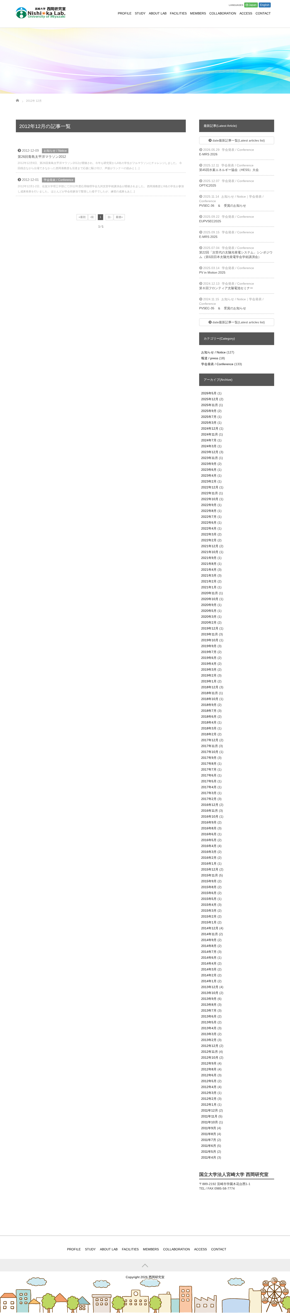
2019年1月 (209, 681)
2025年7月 (209, 417)
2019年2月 (209, 675)
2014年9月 (209, 940)
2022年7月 (209, 516)
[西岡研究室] (41, 12)
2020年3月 (209, 616)
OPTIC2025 (207, 185)
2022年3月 (209, 534)
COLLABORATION (222, 13)
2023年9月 (209, 464)
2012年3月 (209, 1093)
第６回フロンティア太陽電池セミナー (226, 288)
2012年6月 (209, 1075)
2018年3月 (209, 728)
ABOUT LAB (158, 13)
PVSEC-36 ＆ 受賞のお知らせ (222, 205)
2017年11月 (209, 746)
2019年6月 (209, 658)
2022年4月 (209, 528)
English (264, 5)
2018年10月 (209, 699)
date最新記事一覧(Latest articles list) (238, 140)
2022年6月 (209, 522)
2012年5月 (209, 1081)
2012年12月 (209, 1046)
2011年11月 (209, 1116)
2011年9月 (208, 1128)
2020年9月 (209, 605)
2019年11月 (209, 634)
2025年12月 (209, 399)
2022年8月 (209, 511)
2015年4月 (209, 904)
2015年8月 (209, 887)
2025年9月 (209, 411)
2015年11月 (209, 875)
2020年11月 (209, 593)
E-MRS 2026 (208, 154)
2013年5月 (209, 1022)
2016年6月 (209, 834)
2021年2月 (209, 581)
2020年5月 (209, 611)
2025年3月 (209, 422)
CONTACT (263, 13)
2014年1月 (209, 981)
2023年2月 (209, 481)
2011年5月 (208, 1151)
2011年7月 (208, 1140)
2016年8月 (209, 828)
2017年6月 (209, 775)
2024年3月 (209, 446)
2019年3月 (209, 669)
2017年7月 (209, 769)
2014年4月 (209, 963)
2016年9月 (209, 822)
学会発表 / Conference (58, 180)
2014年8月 (209, 946)
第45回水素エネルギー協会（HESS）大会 (229, 170)
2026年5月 (209, 393)
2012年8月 (209, 1069)
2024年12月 (209, 428)
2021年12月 (209, 546)
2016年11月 (209, 810)
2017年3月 (209, 793)
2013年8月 (209, 1004)
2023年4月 (209, 475)
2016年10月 (209, 816)
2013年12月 (209, 987)
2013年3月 (209, 1034)
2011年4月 (208, 1157)
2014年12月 (209, 928)
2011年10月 (209, 1122)
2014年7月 (209, 951)
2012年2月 (209, 1098)
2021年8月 (209, 563)
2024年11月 (209, 434)
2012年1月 (209, 1104)
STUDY (140, 13)
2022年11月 (209, 493)
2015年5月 (209, 899)
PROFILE (124, 13)
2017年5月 (209, 781)
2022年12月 (209, 487)
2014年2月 (209, 975)
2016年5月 (209, 840)
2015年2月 (209, 916)
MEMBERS (198, 13)
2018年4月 (209, 722)
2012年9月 (209, 1063)
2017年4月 (209, 787)
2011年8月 (208, 1134)
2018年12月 (209, 687)
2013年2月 (209, 1040)
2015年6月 (209, 893)
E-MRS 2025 (208, 237)
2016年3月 (209, 852)
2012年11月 (209, 1051)
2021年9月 (209, 558)
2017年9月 (209, 757)
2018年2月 (209, 734)
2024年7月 (209, 440)
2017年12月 (209, 740)
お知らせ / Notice (55, 150)
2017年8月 (209, 763)
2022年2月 (209, 540)
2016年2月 (209, 857)
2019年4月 (209, 663)
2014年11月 (209, 934)
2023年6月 (209, 469)
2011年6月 (208, 1145)
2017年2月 (209, 799)
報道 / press (209, 358)
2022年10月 (209, 499)
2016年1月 (209, 863)
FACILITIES (178, 13)
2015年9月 (209, 881)
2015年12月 (209, 869)
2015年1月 (209, 922)
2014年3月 (209, 969)
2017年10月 (209, 752)
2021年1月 (209, 587)
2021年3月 (209, 575)
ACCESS (245, 13)
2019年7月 (209, 652)
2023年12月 (209, 452)
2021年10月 (209, 552)
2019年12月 (209, 628)
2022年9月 (209, 505)
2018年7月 (209, 710)
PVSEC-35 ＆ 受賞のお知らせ (222, 308)
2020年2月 (209, 622)
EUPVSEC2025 (210, 221)
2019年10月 (209, 640)
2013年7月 (209, 1010)
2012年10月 (209, 1057)
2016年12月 (209, 805)
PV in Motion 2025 (212, 272)
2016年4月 (209, 846)
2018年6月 (209, 716)
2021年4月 (209, 569)
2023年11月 (209, 458)
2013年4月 (209, 1028)
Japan (252, 5)
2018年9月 (209, 705)
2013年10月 (209, 993)
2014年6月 (209, 957)
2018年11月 (209, 693)
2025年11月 (209, 405)
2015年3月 (209, 910)
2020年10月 (209, 599)
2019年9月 (209, 646)
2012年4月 (209, 1087)
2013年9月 (209, 999)
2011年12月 (209, 1110)
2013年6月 (209, 1016)
